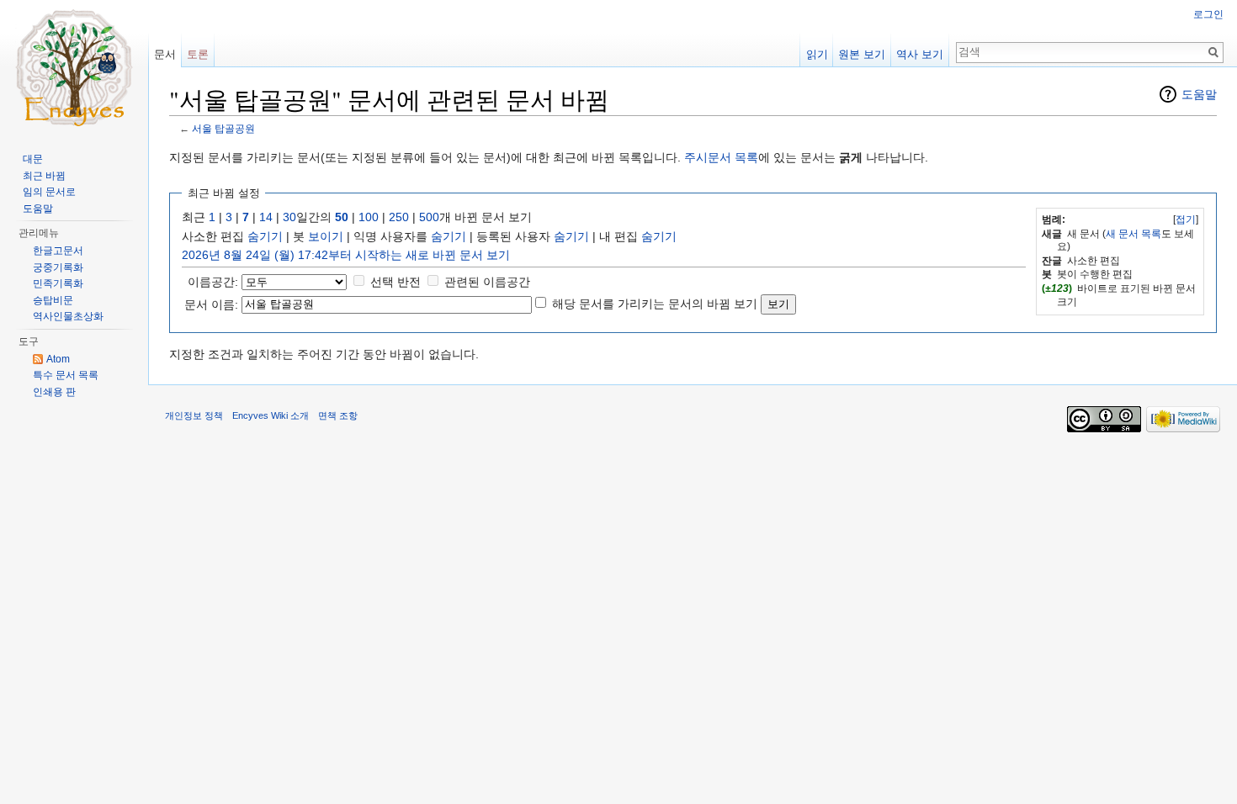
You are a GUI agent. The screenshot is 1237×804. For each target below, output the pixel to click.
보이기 (325, 236)
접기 (1186, 219)
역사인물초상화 (68, 316)
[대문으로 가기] (74, 67)
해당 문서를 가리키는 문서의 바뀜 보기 (654, 303)
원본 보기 (861, 54)
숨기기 (265, 236)
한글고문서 (58, 251)
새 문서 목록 (1133, 234)
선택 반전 (395, 281)
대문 (33, 159)
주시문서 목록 (721, 157)
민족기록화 (58, 283)
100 (368, 217)
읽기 (817, 54)
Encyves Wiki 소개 (270, 415)
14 (266, 217)
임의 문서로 (49, 192)
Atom (58, 359)
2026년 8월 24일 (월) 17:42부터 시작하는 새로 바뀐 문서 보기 (346, 255)
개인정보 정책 (194, 415)
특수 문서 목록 (65, 375)
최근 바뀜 (44, 176)
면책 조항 (338, 415)
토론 (198, 54)
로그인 (1208, 14)
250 (399, 217)
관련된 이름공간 (487, 281)
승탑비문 (53, 300)
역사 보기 (919, 54)
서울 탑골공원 (223, 128)
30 (289, 217)
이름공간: (213, 281)
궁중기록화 (58, 267)
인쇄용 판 (54, 392)
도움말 (1199, 94)
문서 (165, 54)
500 (429, 217)
